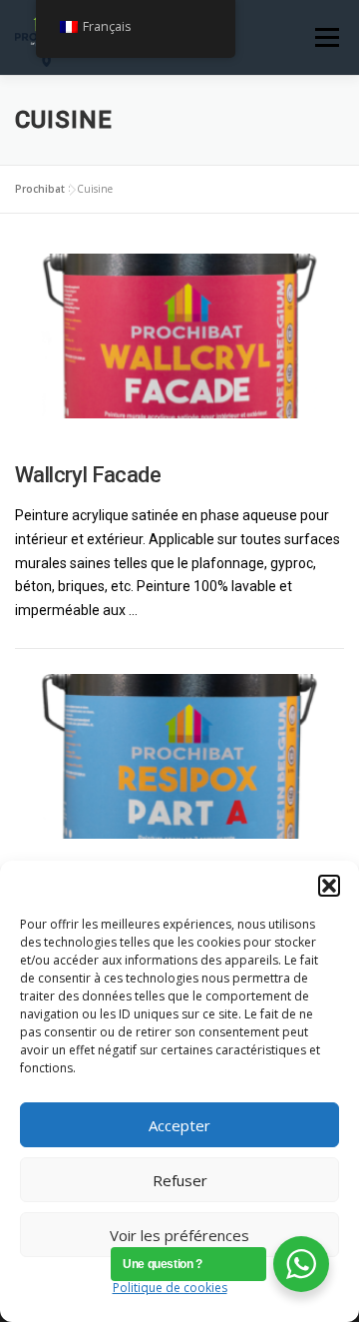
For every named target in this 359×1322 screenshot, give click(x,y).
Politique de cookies (170, 1287)
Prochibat (40, 189)
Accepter (179, 1125)
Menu (326, 37)
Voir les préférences (179, 1235)
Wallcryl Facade (88, 474)
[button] (329, 886)
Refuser (180, 1180)
